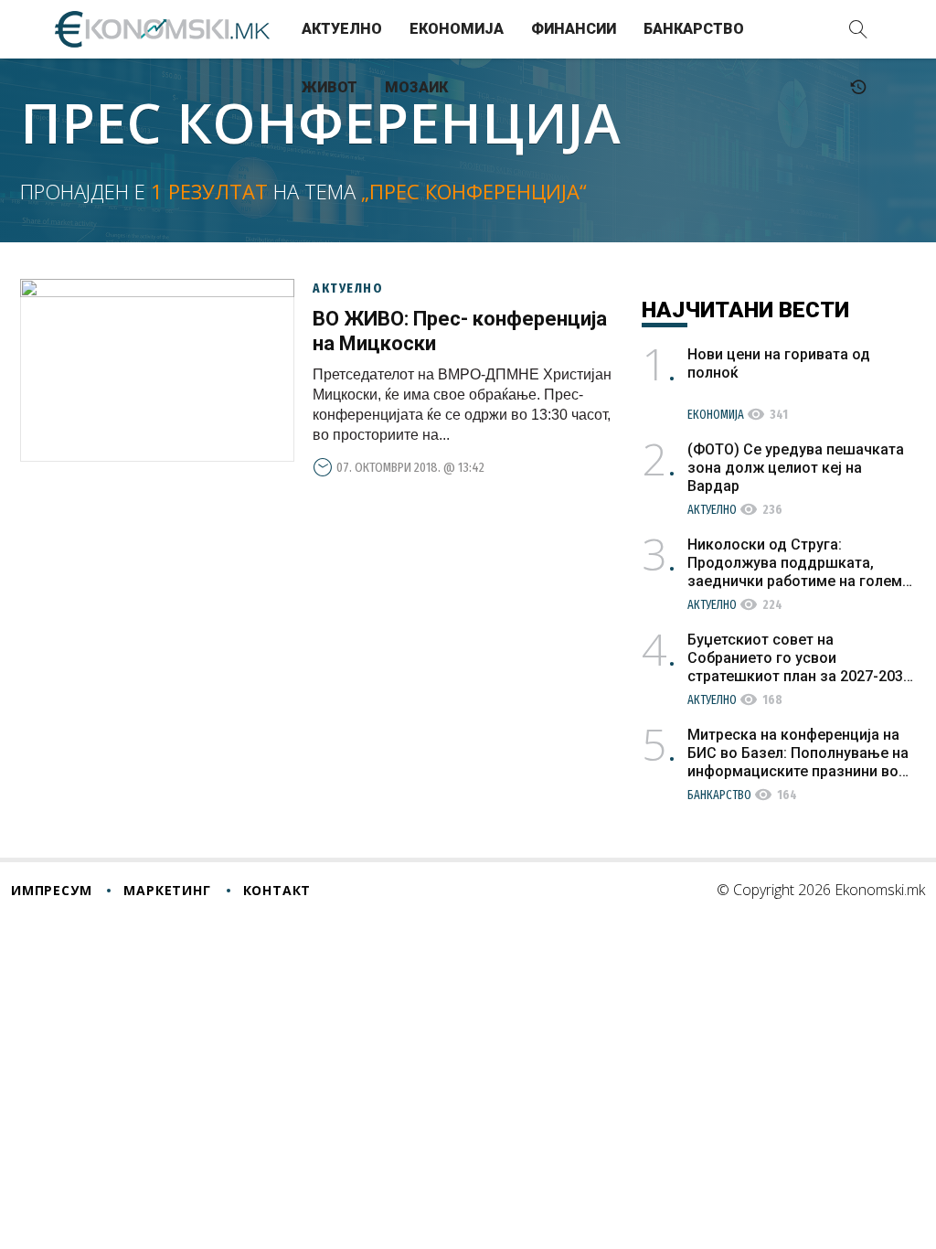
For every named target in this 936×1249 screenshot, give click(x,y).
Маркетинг (166, 890)
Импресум (51, 890)
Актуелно (342, 28)
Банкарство (694, 28)
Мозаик (416, 87)
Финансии (573, 28)
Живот (329, 87)
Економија (457, 28)
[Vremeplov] (858, 88)
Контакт (277, 890)
